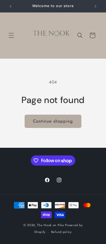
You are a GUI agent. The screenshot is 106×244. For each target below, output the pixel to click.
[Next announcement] (95, 6)
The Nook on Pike (50, 225)
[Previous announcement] (10, 6)
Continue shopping (53, 121)
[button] (11, 35)
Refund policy (61, 232)
